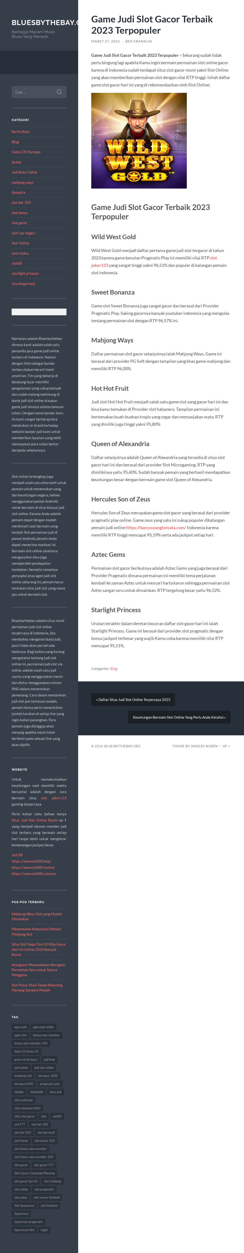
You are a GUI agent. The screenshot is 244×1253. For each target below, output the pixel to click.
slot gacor (19, 223)
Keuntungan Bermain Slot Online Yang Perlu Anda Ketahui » (179, 717)
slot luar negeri (23, 233)
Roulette (18, 192)
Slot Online (20, 243)
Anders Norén (204, 746)
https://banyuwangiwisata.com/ (156, 527)
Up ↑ (227, 746)
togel (44, 1230)
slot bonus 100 (45, 1140)
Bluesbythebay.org (52, 22)
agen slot (20, 1035)
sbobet (19, 1092)
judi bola (49, 1059)
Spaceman (21, 1214)
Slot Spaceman (24, 1205)
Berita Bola (21, 131)
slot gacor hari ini (25, 1181)
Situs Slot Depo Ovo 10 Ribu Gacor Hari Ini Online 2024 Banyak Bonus (39, 949)
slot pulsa (20, 1197)
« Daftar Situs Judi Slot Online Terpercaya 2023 (133, 699)
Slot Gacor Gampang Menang (34, 1173)
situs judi (55, 1092)
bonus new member (46, 1035)
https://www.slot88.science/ (34, 873)
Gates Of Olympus (26, 152)
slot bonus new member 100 (33, 1157)
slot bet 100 (21, 202)
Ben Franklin (138, 41)
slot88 (17, 263)
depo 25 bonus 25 (26, 1051)
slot (43, 1116)
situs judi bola (23, 1100)
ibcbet (16, 162)
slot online (21, 1189)
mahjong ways (23, 182)
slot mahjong (52, 1181)
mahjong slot (23, 1076)
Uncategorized (23, 283)
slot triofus (20, 253)
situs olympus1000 (27, 1108)
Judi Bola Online (24, 172)
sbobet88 (36, 1092)
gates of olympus (25, 1059)
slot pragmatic (44, 1189)
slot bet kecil (46, 1132)
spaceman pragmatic (28, 1222)
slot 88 (17, 855)
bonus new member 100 (30, 1043)
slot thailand (49, 1205)
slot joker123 (53, 798)
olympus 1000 (48, 1076)
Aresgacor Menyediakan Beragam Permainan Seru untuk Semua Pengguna (38, 970)
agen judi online (43, 1027)
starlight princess (25, 273)
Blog (15, 142)
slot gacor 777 (44, 1165)
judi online (21, 1067)
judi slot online (44, 1067)
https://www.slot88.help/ (31, 861)
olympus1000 (23, 1084)
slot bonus (20, 213)
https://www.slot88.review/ (33, 867)
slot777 (19, 1124)
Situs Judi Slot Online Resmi (35, 820)
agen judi (20, 1027)
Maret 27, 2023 (105, 41)
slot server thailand (47, 1197)
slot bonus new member (30, 1149)
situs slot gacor (24, 1116)
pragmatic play (50, 1084)
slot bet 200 (22, 1132)
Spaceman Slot (24, 1230)
